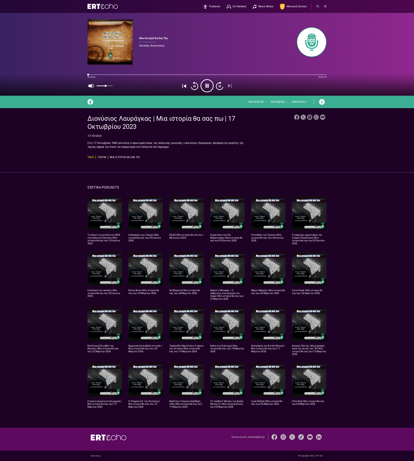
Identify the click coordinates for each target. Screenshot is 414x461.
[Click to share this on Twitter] (303, 118)
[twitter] (292, 436)
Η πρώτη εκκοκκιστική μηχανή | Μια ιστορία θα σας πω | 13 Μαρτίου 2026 (104, 404)
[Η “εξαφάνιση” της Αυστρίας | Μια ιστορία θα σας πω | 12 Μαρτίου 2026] (145, 379)
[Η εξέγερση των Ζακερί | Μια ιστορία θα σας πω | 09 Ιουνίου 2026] (145, 213)
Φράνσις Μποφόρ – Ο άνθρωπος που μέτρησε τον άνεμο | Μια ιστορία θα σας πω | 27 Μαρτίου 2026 (227, 294)
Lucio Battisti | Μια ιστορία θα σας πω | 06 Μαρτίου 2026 (266, 402)
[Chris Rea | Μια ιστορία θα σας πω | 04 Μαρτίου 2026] (309, 379)
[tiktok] (301, 436)
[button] (325, 6)
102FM (102, 157)
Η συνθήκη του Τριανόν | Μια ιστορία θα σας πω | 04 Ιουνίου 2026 (267, 238)
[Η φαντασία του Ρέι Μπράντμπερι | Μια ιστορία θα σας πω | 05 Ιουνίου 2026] (227, 213)
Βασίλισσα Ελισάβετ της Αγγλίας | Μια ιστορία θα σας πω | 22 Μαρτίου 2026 (103, 348)
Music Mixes (265, 6)
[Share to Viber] (309, 118)
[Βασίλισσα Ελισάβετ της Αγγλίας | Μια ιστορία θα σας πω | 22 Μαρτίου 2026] (104, 324)
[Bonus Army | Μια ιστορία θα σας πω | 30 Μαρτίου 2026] (145, 268)
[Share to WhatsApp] (316, 118)
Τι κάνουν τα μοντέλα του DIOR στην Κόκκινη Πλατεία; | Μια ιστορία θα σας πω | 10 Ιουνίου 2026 (103, 239)
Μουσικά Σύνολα (296, 6)
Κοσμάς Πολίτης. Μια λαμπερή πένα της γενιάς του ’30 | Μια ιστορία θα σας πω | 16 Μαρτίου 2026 (309, 350)
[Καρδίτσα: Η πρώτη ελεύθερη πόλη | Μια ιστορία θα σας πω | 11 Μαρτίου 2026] (186, 379)
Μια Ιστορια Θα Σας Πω (125, 157)
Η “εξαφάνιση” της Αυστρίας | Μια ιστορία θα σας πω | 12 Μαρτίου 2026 (144, 404)
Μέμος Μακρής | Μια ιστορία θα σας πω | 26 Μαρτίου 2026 (268, 292)
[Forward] (219, 85)
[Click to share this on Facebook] (296, 118)
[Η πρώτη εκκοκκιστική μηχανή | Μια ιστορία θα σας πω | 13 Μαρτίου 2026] (104, 379)
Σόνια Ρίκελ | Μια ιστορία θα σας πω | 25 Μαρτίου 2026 (307, 292)
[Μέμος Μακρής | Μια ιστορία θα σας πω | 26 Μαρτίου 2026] (268, 268)
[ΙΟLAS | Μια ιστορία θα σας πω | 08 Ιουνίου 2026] (186, 213)
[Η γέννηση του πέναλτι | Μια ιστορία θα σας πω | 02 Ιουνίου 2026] (104, 268)
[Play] (207, 85)
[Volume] (91, 86)
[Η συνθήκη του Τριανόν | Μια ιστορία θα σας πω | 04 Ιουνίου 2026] (268, 213)
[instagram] (283, 436)
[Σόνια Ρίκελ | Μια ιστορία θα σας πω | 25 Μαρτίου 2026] (309, 268)
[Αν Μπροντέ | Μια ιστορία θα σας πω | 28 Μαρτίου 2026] (186, 268)
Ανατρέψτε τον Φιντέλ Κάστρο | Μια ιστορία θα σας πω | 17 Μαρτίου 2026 (268, 348)
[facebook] (274, 436)
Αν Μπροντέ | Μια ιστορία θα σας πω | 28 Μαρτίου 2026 (184, 292)
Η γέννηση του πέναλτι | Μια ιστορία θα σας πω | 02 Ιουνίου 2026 (103, 293)
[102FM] (310, 42)
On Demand (239, 6)
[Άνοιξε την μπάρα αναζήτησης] (318, 6)
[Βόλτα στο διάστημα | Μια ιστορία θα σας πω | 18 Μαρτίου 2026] (227, 324)
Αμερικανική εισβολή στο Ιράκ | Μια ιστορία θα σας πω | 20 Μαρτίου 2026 (145, 348)
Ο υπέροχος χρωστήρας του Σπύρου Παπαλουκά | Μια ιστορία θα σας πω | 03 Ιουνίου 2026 (308, 239)
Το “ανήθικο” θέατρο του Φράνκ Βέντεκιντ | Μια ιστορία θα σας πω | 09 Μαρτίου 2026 (227, 404)
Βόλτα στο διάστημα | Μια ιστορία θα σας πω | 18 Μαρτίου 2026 (227, 348)
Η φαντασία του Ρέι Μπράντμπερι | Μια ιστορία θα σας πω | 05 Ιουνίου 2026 (226, 238)
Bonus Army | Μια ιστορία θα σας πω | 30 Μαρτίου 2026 (143, 292)
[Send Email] (322, 118)
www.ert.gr (95, 456)
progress (92, 76)
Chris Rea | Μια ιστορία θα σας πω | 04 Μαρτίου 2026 (308, 402)
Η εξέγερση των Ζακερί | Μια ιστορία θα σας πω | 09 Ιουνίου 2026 (144, 238)
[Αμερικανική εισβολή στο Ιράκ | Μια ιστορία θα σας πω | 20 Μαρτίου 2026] (145, 324)
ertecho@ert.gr (256, 437)
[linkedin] (319, 436)
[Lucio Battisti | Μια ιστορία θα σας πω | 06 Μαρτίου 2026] (268, 379)
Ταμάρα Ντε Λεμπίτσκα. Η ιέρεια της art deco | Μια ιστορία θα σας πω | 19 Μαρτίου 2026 (186, 348)
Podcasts (214, 6)
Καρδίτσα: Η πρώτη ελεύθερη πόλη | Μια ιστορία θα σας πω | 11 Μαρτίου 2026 (185, 404)
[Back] (184, 85)
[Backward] (194, 85)
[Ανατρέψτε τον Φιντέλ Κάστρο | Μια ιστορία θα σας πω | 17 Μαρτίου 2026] (268, 324)
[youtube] (310, 436)
